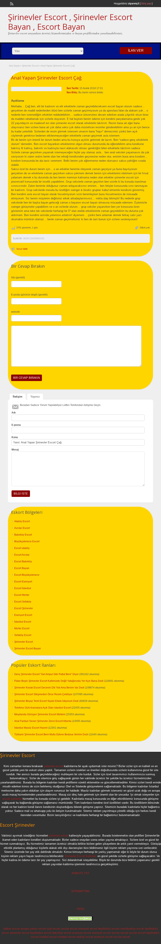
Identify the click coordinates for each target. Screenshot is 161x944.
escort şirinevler (12, 798)
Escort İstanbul (22, 588)
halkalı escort (11, 928)
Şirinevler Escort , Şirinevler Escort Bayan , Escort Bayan (70, 22)
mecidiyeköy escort (132, 928)
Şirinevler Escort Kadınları (81, 856)
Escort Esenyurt (23, 581)
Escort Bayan (21, 568)
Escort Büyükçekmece (26, 574)
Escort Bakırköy (23, 561)
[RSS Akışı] (11, 3)
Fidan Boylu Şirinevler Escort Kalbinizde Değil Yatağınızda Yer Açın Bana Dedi (58, 680)
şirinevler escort (53, 766)
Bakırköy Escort (23, 534)
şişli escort (53, 928)
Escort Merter (21, 595)
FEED (80, 909)
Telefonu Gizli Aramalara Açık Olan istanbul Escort (42, 707)
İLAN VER (136, 50)
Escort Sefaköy (22, 601)
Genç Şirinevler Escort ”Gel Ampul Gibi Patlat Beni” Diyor (46, 674)
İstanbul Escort (22, 621)
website (15, 311)
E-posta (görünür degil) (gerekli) (29, 294)
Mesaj (15, 449)
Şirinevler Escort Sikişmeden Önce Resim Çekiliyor (43, 694)
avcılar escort (69, 928)
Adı (14, 412)
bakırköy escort (61, 932)
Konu (15, 437)
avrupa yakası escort (33, 928)
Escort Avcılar (22, 554)
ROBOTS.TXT (80, 873)
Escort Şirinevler (23, 608)
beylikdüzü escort (108, 928)
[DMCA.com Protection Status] (80, 919)
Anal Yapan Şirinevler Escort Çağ (46, 77)
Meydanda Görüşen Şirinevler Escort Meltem (39, 714)
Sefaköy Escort (22, 635)
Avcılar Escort (22, 528)
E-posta (16, 424)
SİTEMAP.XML (80, 891)
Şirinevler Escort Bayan (27, 648)
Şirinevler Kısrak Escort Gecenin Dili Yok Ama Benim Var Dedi (49, 687)
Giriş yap (146, 3)
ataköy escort (85, 936)
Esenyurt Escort (23, 615)
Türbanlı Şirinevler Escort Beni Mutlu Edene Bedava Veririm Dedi (51, 734)
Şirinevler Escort (30, 65)
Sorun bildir (22, 249)
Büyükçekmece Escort (26, 541)
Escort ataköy (22, 548)
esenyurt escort (87, 928)
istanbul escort (48, 936)
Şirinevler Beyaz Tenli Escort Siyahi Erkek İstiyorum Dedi (46, 701)
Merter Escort (21, 628)
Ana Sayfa (14, 65)
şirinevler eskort (58, 835)
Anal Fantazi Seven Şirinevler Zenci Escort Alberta (42, 721)
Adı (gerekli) (18, 277)
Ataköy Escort (22, 521)
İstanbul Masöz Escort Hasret (30, 727)
